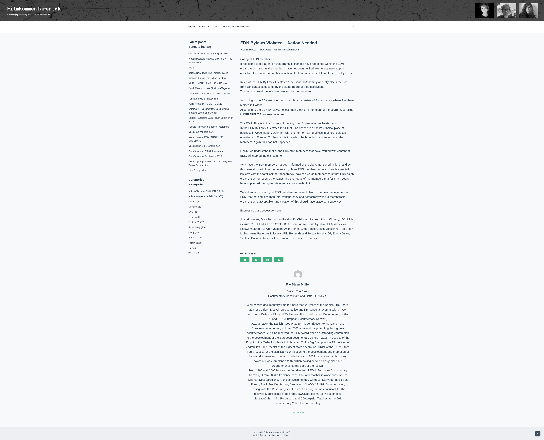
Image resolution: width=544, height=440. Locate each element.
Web (190, 253)
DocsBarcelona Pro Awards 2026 (205, 156)
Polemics (193, 243)
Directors (204, 27)
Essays (216, 27)
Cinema (192, 201)
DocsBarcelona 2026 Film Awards (205, 151)
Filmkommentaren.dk (34, 9)
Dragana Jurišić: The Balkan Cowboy (207, 78)
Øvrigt (191, 232)
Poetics (192, 237)
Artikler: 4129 (298, 412)
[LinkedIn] (267, 259)
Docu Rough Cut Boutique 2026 (204, 146)
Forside (192, 27)
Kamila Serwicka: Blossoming (203, 99)
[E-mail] (278, 259)
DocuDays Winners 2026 (201, 132)
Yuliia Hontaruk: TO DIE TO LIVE (205, 104)
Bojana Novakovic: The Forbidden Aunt (208, 73)
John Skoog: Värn (197, 170)
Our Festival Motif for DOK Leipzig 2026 (208, 53)
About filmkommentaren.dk (236, 27)
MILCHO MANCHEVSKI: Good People (208, 83)
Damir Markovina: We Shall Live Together (209, 88)
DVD (190, 212)
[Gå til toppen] (537, 433)
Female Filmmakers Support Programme (208, 127)
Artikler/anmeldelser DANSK (202, 196)
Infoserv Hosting (283, 435)
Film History (194, 227)
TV (189, 248)
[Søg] (354, 27)
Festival (192, 222)
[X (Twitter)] (256, 259)
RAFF (191, 67)
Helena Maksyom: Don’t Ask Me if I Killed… (210, 93)
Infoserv (262, 435)
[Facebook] (244, 259)
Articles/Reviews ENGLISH (286, 50)
